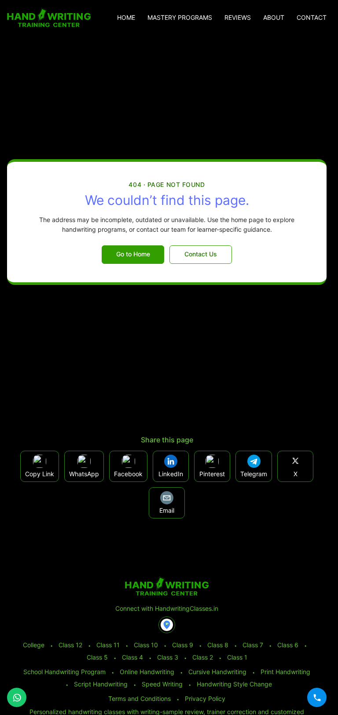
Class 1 (237, 657)
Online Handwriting (147, 671)
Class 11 (108, 645)
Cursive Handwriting (217, 671)
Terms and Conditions (139, 698)
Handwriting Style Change (234, 684)
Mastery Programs (179, 17)
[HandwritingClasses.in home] (49, 17)
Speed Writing (162, 684)
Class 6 (287, 645)
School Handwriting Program (64, 671)
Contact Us (200, 254)
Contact (312, 17)
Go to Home (133, 254)
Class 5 (97, 657)
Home (126, 17)
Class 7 (252, 645)
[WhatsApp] (16, 697)
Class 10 (146, 645)
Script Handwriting (101, 684)
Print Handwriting (285, 671)
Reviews (237, 17)
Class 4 (132, 657)
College (33, 645)
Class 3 (167, 657)
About (273, 17)
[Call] (317, 697)
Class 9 (182, 645)
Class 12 (70, 645)
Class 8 (217, 645)
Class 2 (202, 657)
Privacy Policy (205, 698)
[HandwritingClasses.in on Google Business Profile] (166, 625)
